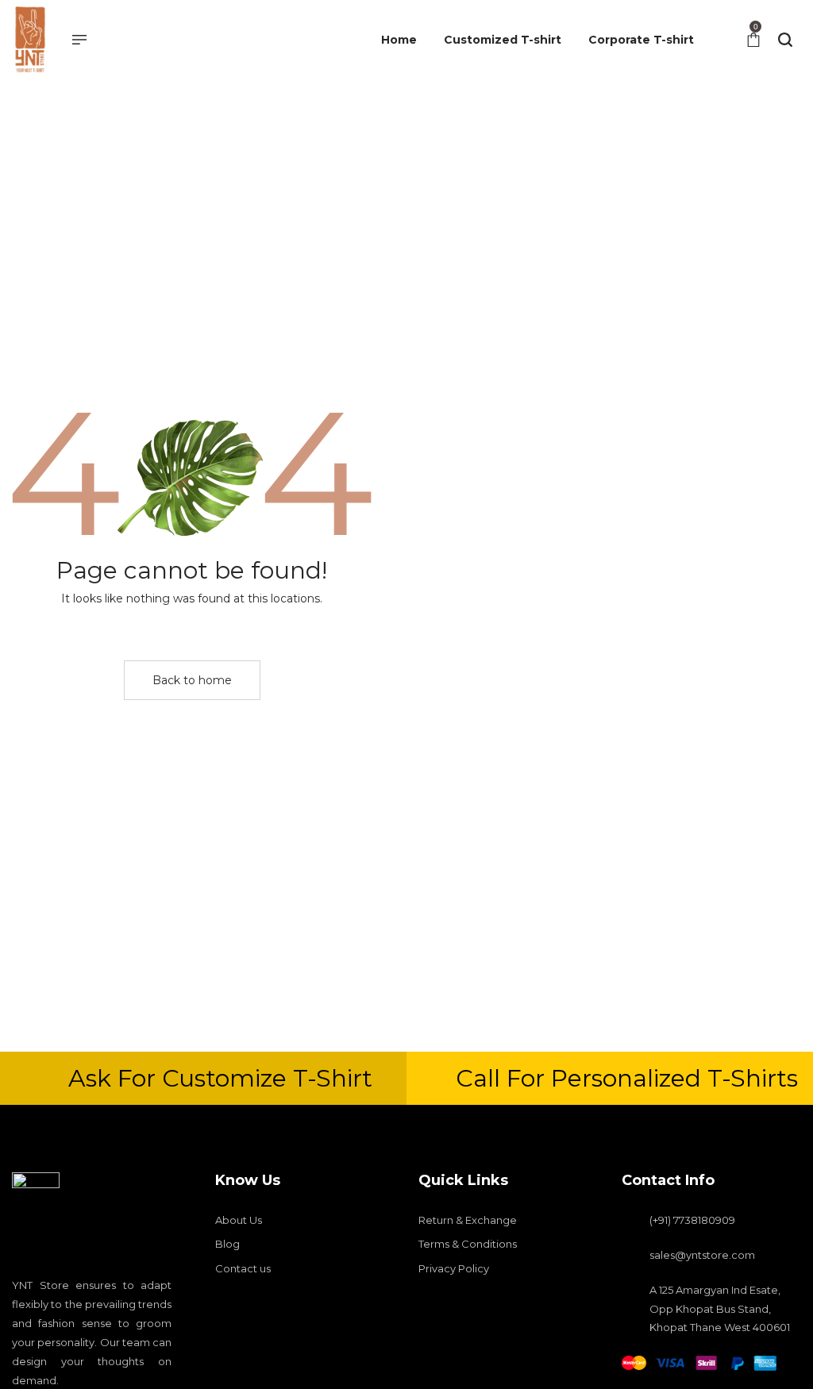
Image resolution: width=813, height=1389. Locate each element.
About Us (238, 1220)
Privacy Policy (453, 1268)
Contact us (243, 1268)
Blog (227, 1243)
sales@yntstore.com (702, 1255)
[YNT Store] (30, 39)
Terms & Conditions (467, 1243)
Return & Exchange (467, 1220)
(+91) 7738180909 (692, 1220)
